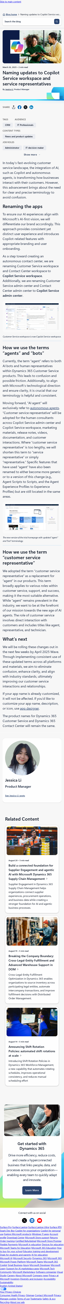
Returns (54, 1237)
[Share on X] (25, 107)
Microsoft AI (6, 1258)
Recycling (5, 1302)
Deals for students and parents (15, 1254)
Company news (40, 1275)
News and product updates (19, 136)
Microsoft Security (22, 1258)
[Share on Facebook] (19, 107)
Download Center (15, 1237)
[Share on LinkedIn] (31, 107)
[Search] (56, 21)
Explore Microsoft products (17, 1234)
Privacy (57, 1295)
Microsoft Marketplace (23, 1272)
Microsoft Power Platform (13, 1261)
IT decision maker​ (35, 147)
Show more (30, 154)
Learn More (32, 1190)
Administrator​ (12, 147)
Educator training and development (41, 1251)
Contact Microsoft (44, 1295)
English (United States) (11, 1285)
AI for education (40, 1254)
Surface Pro (6, 1227)
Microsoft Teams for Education (15, 1248)
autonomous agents (44, 408)
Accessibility (49, 1279)
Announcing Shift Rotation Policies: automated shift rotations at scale (32, 1051)
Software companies (46, 1272)
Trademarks (36, 1298)
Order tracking (7, 1241)
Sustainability (6, 1282)
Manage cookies (8, 1298)
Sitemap (30, 1295)
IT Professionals (25, 125)
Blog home (11, 14)
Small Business (15, 1265)
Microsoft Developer (40, 1265)
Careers (11, 1275)
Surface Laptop (20, 1227)
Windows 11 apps (40, 1234)
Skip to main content (10, 1)
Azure (26, 1265)
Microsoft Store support (37, 1237)
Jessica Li (9, 89)
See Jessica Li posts (15, 795)
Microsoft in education (29, 1244)
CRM (7, 125)
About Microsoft (23, 1275)
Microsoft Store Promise (49, 1241)
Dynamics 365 (39, 1258)
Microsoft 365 (54, 1258)
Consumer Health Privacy (12, 1295)
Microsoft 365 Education (43, 1248)
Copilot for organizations (27, 1230)
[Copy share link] (14, 107)
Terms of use (23, 1298)
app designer (29, 708)
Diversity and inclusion (31, 1279)
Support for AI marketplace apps (22, 1268)
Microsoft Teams (34, 1261)
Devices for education (53, 1244)
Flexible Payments (9, 1244)
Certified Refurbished (25, 1241)
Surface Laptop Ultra (38, 1227)
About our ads (17, 1302)
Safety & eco (49, 1298)
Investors (15, 1279)
